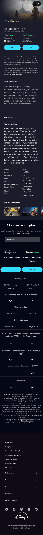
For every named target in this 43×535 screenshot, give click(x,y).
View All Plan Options (13, 81)
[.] (6, 509)
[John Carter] (12, 211)
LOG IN (37, 4)
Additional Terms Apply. (16, 74)
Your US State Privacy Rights (13, 455)
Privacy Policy (9, 447)
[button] (21, 473)
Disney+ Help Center (27, 421)
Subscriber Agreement (11, 459)
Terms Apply (7, 394)
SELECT (12, 47)
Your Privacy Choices (10, 463)
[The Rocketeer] (30, 211)
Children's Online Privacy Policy (13, 451)
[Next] (39, 211)
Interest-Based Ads (10, 468)
